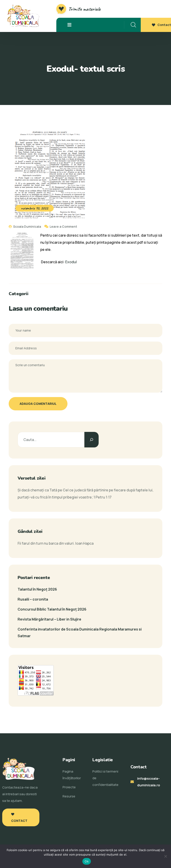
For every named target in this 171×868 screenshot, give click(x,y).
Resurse (69, 796)
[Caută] (91, 439)
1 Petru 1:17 (103, 497)
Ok (87, 861)
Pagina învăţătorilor (72, 774)
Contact (164, 25)
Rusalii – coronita (33, 599)
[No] (165, 856)
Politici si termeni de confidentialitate (105, 778)
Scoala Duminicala (26, 226)
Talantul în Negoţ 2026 (37, 589)
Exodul (71, 261)
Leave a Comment (63, 226)
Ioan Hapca (84, 543)
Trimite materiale (84, 9)
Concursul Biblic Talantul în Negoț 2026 (52, 609)
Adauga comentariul (38, 403)
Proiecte (69, 787)
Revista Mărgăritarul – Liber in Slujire (49, 619)
